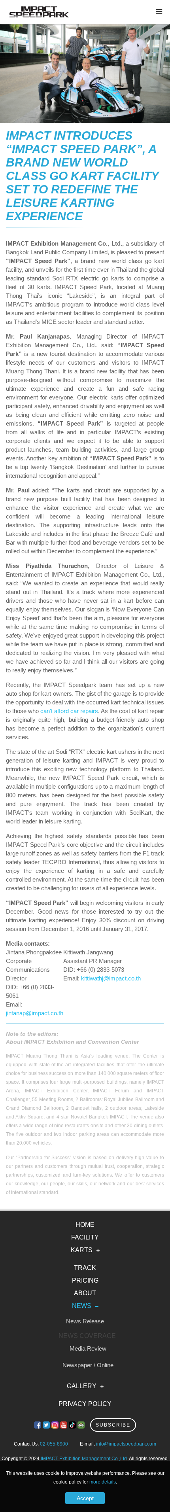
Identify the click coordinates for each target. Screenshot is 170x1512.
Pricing (85, 1280)
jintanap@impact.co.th (34, 1013)
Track (85, 1267)
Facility (85, 1237)
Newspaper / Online (87, 1365)
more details (102, 1482)
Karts (82, 1250)
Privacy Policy (85, 1403)
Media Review (88, 1348)
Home (85, 1224)
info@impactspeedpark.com (126, 1444)
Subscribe (113, 1425)
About (85, 1293)
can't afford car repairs (69, 711)
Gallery (81, 1386)
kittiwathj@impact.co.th (111, 978)
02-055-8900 (54, 1444)
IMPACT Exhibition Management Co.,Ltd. (84, 1458)
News (81, 1305)
